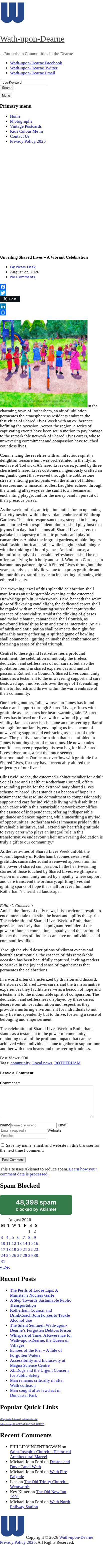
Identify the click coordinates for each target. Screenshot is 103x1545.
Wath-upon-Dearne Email (32, 73)
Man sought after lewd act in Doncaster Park (35, 1393)
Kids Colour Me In (26, 131)
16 (36, 1243)
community (20, 1063)
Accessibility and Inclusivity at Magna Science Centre (37, 1363)
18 (8, 1249)
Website (54, 1130)
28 (25, 1255)
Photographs (21, 121)
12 (14, 1243)
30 (36, 1255)
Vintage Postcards (26, 126)
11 (8, 1243)
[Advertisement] (51, 199)
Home (15, 116)
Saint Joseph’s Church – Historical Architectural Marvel (40, 1454)
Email (63, 1125)
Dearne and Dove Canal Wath (40, 1464)
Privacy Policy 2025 (28, 141)
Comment (10, 1083)
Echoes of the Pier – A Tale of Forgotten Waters (36, 1353)
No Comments (22, 277)
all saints (23, 1419)
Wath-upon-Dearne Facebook (36, 63)
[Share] (51, 312)
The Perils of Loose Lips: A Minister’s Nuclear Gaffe (34, 1293)
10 (3, 1243)
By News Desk (23, 267)
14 (25, 1243)
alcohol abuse (12, 1419)
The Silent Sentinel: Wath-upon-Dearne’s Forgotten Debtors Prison (40, 1328)
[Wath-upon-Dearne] (12, 1537)
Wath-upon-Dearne (32, 38)
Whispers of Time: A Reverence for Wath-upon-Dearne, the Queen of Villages (41, 1340)
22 (30, 1249)
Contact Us (20, 136)
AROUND (39, 1424)
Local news (42, 1063)
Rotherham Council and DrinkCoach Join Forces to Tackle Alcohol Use (40, 1315)
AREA (30, 1424)
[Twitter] (51, 293)
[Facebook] (51, 287)
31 (3, 1261)
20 (19, 1249)
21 (25, 1249)
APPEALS (21, 1424)
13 (19, 1243)
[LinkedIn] (51, 306)
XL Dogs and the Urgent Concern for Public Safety (39, 1373)
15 (30, 1243)
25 (8, 1255)
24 (3, 1255)
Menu (6, 95)
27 (19, 1255)
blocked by (36, 1205)
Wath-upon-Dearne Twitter (34, 68)
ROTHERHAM (67, 1063)
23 (36, 1249)
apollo (13, 1424)
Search (7, 88)
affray (3, 1419)
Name (5, 1125)
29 (30, 1255)
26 (14, 1255)
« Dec (5, 1267)
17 (3, 1249)
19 (14, 1249)
